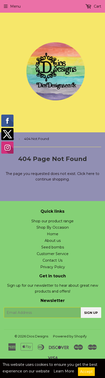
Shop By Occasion (52, 227)
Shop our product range (52, 221)
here (90, 173)
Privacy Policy (52, 267)
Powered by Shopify (70, 336)
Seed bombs (52, 247)
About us (53, 240)
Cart (97, 6)
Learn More (64, 371)
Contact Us (52, 260)
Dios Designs (37, 336)
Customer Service (53, 253)
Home (52, 234)
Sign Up (91, 313)
